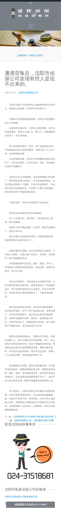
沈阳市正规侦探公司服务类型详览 (21, 497)
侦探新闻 (21, 55)
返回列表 (49, 416)
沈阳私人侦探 (35, 55)
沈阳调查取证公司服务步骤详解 (28, 416)
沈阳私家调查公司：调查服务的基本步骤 (33, 420)
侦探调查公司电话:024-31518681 (31, 504)
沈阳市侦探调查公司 (28, 92)
